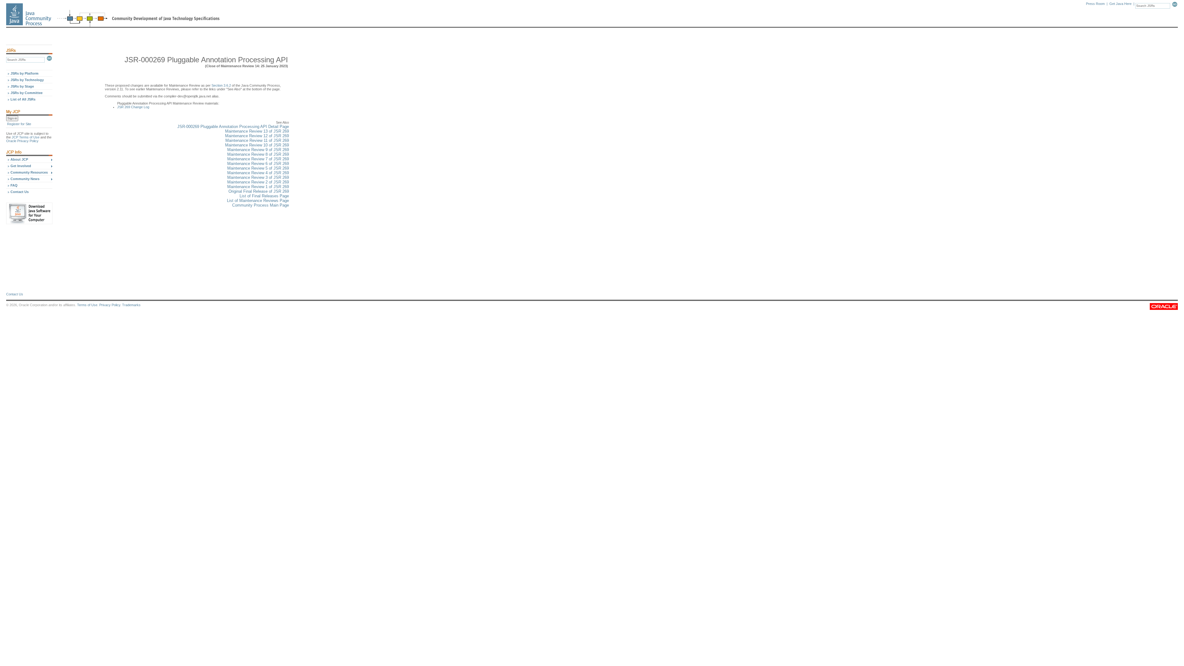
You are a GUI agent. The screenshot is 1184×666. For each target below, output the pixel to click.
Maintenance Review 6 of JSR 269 (258, 163)
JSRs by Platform (24, 73)
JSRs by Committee (26, 93)
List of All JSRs (22, 99)
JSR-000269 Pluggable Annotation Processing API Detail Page (233, 126)
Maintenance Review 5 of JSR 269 (258, 168)
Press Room (1095, 4)
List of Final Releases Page (264, 196)
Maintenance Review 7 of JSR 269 (258, 159)
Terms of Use (87, 305)
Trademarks (131, 305)
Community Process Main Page (260, 205)
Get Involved (20, 166)
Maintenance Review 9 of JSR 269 (258, 149)
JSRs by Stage (22, 86)
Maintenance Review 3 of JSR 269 (258, 177)
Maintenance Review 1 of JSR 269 (258, 186)
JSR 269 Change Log (133, 107)
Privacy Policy (109, 305)
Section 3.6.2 (221, 85)
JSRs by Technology (27, 80)
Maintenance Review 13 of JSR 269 (257, 131)
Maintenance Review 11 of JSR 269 (257, 140)
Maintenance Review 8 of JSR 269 (258, 154)
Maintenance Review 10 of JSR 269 (257, 145)
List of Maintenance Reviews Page (258, 200)
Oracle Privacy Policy (22, 141)
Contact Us (19, 192)
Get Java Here (1120, 4)
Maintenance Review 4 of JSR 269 (258, 173)
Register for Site (19, 124)
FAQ (14, 185)
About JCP (19, 159)
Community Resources (29, 172)
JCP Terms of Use (25, 137)
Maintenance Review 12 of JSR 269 (257, 136)
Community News (24, 179)
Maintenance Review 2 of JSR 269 (258, 182)
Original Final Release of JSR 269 (258, 191)
